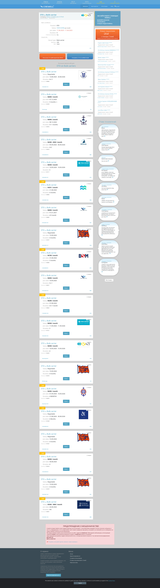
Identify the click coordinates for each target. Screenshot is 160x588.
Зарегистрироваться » (53, 575)
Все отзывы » (109, 280)
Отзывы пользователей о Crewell (78, 560)
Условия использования (76, 558)
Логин (71, 554)
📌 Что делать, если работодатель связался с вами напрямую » (62, 542)
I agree (80, 583)
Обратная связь (74, 562)
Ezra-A (103, 157)
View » (66, 84)
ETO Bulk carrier (48, 71)
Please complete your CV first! (55, 17)
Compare (89, 70)
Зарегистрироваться (75, 556)
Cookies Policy (111, 580)
